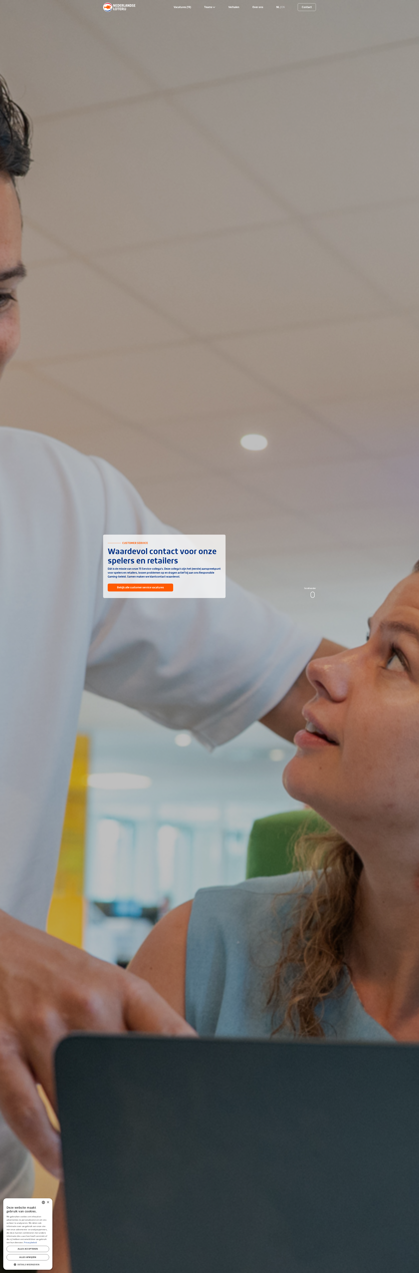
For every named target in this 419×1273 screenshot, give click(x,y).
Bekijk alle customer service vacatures (140, 587)
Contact (307, 7)
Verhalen (233, 7)
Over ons (257, 7)
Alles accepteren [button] (28, 1248)
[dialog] (27, 1234)
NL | (278, 7)
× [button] (48, 1202)
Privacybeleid (30, 1242)
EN (283, 7)
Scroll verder (310, 588)
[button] (28, 1264)
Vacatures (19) (182, 7)
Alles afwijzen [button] (27, 1257)
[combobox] (43, 1202)
